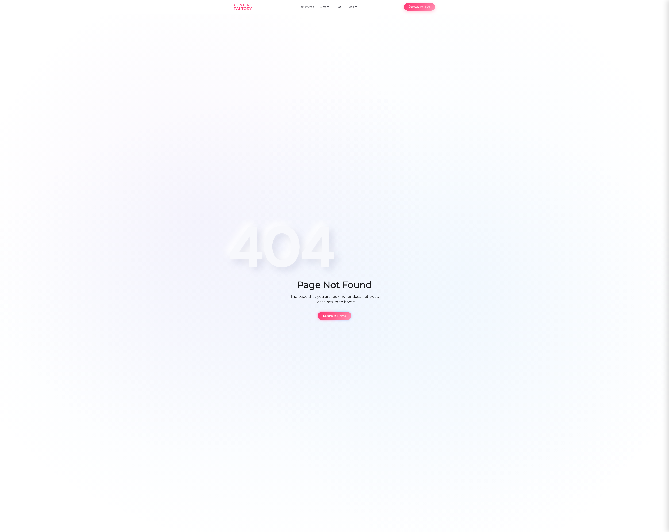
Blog (338, 7)
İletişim (352, 7)
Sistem (324, 7)
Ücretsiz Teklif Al (419, 6)
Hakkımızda (306, 7)
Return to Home (334, 315)
